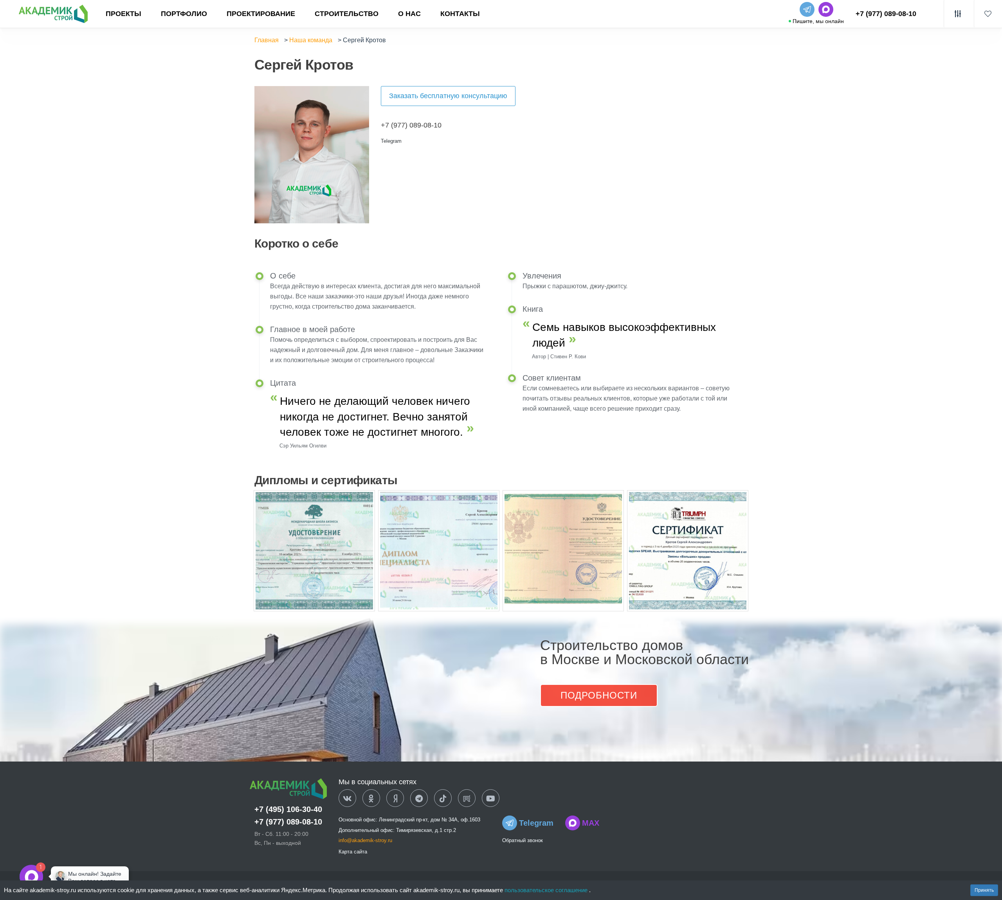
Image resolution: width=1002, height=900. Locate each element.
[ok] (371, 798)
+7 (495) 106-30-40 (288, 809)
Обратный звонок (522, 840)
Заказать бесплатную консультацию (448, 96)
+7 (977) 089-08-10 (886, 14)
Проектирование (261, 14)
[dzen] (395, 798)
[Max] (56, 876)
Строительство (346, 14)
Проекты (123, 14)
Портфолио (184, 14)
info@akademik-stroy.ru (365, 840)
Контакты (460, 14)
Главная (266, 40)
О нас (409, 14)
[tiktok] (443, 798)
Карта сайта (353, 852)
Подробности (598, 695)
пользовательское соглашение (547, 890)
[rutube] (467, 798)
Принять (984, 890)
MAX (590, 823)
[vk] (347, 798)
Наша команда (310, 40)
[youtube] (490, 798)
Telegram (391, 141)
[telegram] (419, 798)
